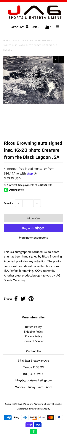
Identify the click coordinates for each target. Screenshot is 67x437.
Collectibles (20, 40)
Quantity (8, 203)
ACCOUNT (17, 27)
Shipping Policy (33, 331)
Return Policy (33, 327)
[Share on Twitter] (23, 299)
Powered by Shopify (40, 408)
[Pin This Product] (31, 299)
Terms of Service (33, 341)
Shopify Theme (51, 403)
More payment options (33, 237)
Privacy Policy (33, 336)
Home (6, 40)
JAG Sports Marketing (33, 403)
